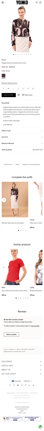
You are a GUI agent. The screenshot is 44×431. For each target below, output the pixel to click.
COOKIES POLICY (22, 408)
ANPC (22, 410)
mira (3, 287)
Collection (12, 349)
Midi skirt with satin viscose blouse (13, 223)
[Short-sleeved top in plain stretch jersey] (15, 267)
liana (32, 287)
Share (17, 164)
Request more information (31, 164)
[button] (13, 54)
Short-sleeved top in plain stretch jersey (15, 290)
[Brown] (3, 76)
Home (5, 349)
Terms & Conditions (22, 407)
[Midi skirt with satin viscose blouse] (15, 199)
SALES (18, 349)
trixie (32, 220)
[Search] (37, 2)
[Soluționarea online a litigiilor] (31, 418)
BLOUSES (24, 349)
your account (35, 326)
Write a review (11, 334)
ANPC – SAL (22, 412)
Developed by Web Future (22, 402)
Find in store (28, 95)
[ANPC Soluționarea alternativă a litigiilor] (12, 418)
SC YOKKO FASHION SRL (21, 393)
